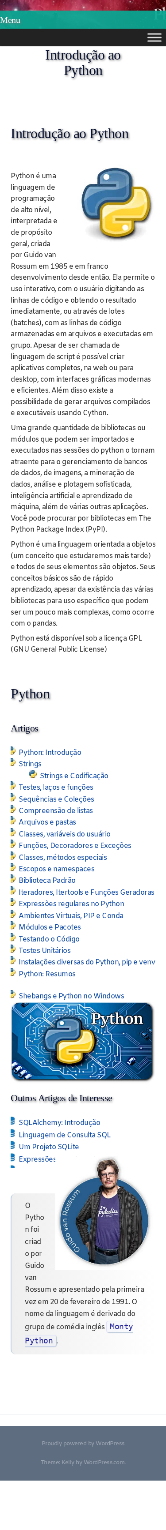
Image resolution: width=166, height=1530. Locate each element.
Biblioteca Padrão (47, 880)
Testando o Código (49, 939)
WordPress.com (104, 1462)
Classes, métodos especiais (63, 857)
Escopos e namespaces (56, 869)
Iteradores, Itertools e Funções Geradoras (86, 892)
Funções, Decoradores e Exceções (75, 846)
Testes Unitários (44, 951)
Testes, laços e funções (56, 787)
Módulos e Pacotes (50, 927)
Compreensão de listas (56, 811)
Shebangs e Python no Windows (71, 996)
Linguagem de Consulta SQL (65, 1135)
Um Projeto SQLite (49, 1147)
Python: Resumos (47, 974)
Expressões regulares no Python (71, 904)
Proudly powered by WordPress (83, 1444)
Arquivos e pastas (47, 822)
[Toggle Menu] (154, 37)
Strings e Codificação (74, 776)
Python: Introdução (50, 753)
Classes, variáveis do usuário (65, 834)
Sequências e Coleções (56, 799)
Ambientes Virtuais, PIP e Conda (71, 916)
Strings (30, 764)
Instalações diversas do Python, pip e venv (87, 962)
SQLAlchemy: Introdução (59, 1123)
